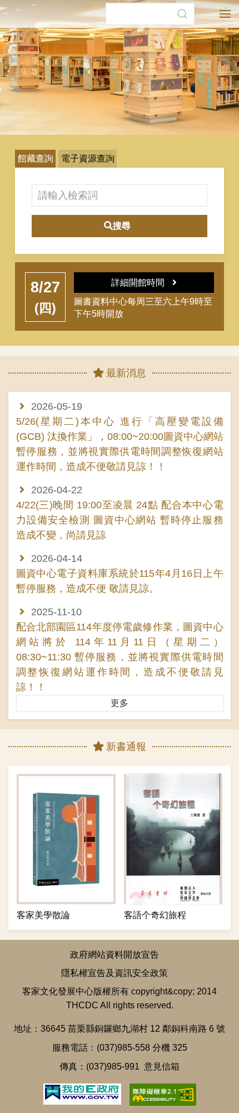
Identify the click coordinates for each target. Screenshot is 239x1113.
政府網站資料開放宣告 (114, 954)
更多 (119, 703)
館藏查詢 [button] (35, 158)
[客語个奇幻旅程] (173, 839)
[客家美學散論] (66, 839)
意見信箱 (162, 1066)
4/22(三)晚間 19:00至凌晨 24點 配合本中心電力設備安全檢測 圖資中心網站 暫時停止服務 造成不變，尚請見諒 (119, 520)
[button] (182, 14)
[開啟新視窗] (82, 1093)
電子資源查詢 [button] (87, 158)
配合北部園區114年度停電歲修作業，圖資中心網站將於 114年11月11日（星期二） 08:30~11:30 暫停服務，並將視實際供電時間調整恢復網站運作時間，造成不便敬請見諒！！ (119, 657)
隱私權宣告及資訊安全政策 (114, 973)
